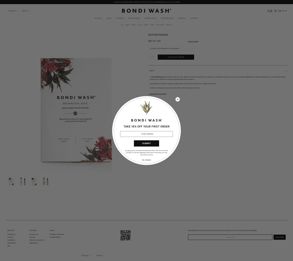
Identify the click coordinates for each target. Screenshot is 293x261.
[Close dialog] (177, 99)
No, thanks (146, 160)
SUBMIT (146, 143)
